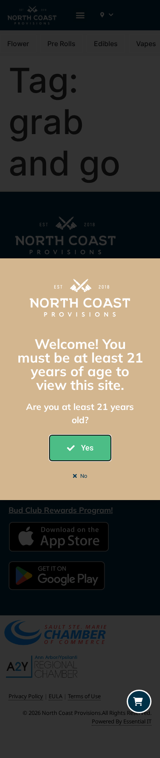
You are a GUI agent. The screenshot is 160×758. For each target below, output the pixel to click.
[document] (80, 379)
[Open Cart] (139, 701)
